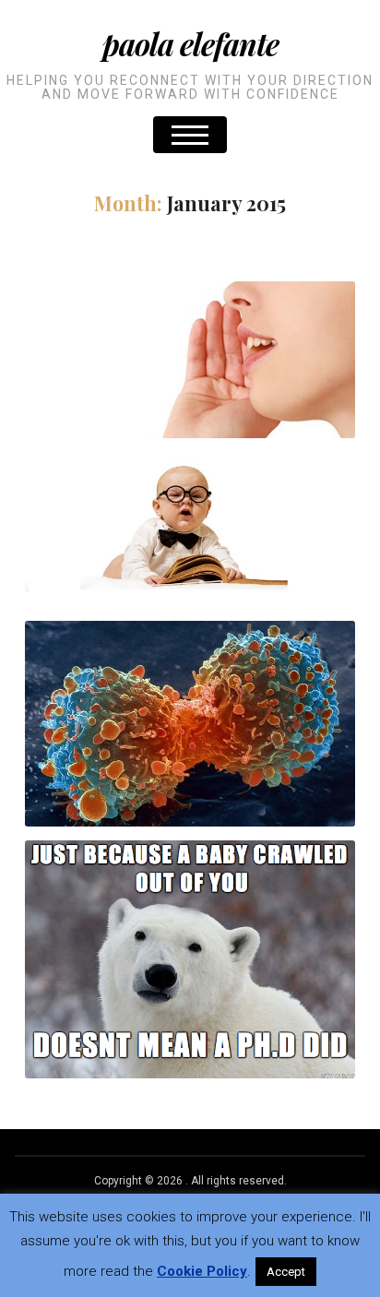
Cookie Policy (202, 1271)
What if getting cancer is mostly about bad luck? (190, 704)
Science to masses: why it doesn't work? (190, 939)
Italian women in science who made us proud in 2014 (256, 541)
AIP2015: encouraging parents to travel (190, 503)
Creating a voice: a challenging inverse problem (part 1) (190, 340)
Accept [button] (286, 1272)
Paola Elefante (190, 44)
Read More (190, 404)
